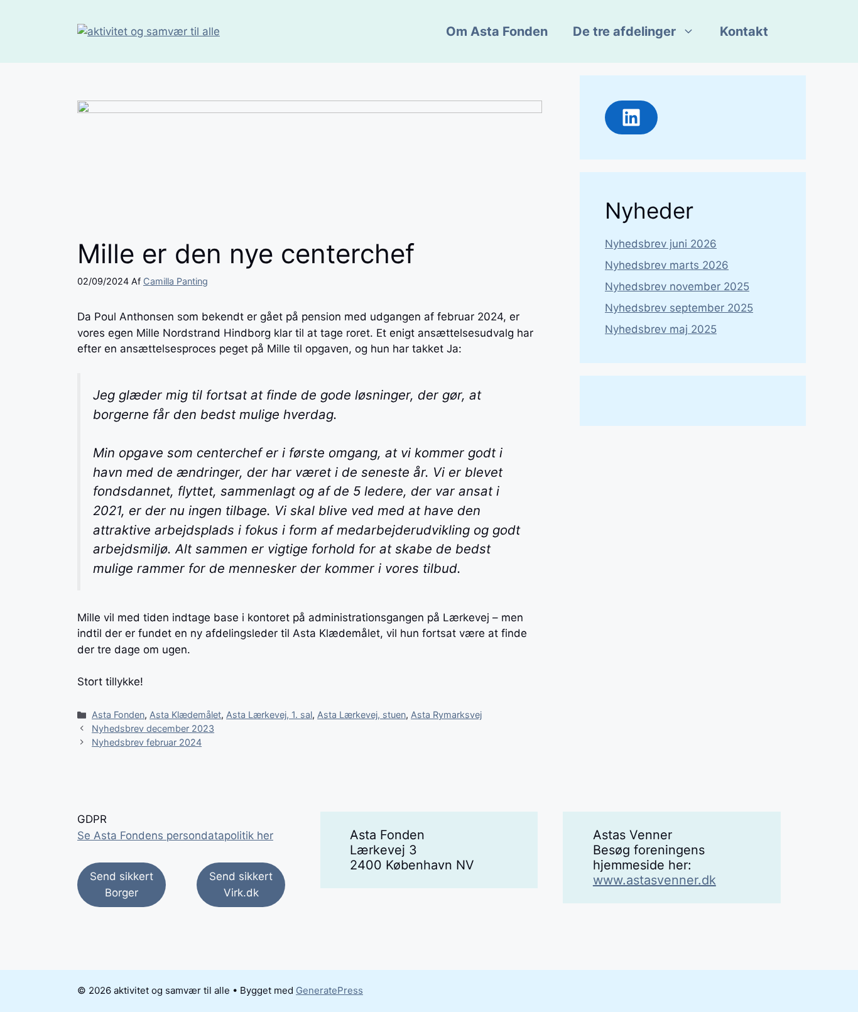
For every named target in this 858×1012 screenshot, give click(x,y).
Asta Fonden (118, 714)
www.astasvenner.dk (654, 880)
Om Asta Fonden (497, 31)
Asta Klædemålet (185, 714)
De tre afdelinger (624, 31)
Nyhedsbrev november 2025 (677, 286)
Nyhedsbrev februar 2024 (147, 742)
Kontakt (744, 31)
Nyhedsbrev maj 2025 (661, 329)
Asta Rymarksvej (446, 714)
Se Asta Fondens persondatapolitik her (175, 835)
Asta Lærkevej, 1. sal (269, 714)
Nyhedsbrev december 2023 (153, 728)
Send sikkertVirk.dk (241, 884)
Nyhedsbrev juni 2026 (661, 243)
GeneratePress (329, 990)
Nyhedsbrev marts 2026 (667, 265)
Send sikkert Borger (121, 884)
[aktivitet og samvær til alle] (148, 30)
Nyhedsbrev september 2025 (679, 308)
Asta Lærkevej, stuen (361, 714)
